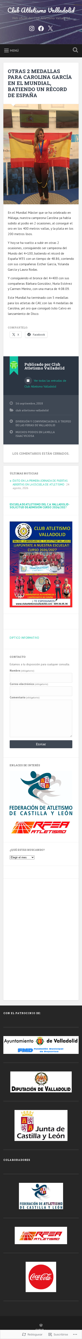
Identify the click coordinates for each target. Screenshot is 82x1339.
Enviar (41, 744)
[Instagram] (31, 27)
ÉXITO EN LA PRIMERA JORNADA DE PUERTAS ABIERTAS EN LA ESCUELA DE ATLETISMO (40, 482)
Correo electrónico (29, 684)
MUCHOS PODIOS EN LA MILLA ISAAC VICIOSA (35, 434)
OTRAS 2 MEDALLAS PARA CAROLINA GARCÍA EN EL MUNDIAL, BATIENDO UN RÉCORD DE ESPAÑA (40, 83)
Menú (14, 50)
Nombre (22, 670)
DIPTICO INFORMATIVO (24, 638)
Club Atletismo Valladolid (40, 10)
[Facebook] (41, 27)
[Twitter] (50, 27)
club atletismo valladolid (32, 410)
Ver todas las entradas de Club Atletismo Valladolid (45, 383)
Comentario (25, 697)
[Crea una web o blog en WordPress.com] (41, 1325)
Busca (74, 50)
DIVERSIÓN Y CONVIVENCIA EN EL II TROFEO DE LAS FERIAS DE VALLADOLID (43, 423)
